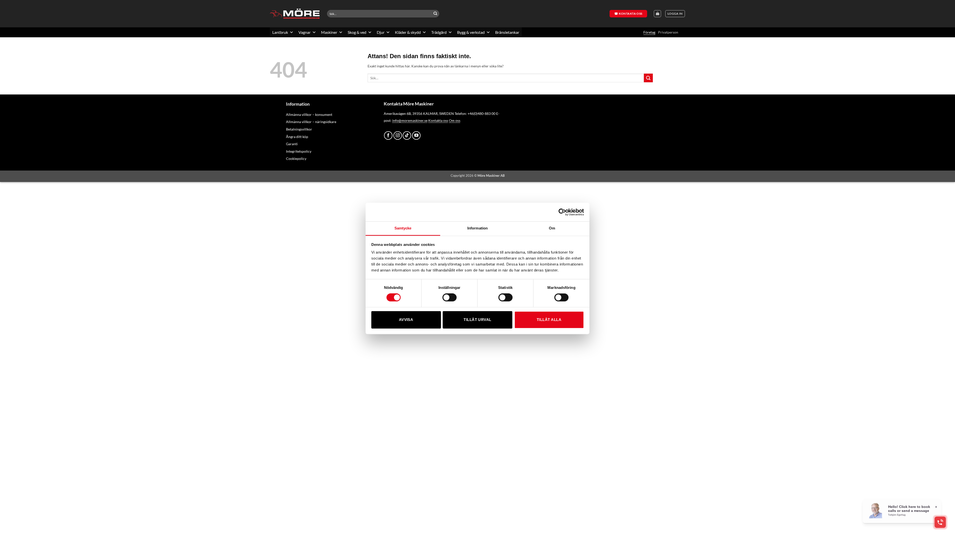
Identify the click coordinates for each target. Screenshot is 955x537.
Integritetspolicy (298, 151)
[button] (675, 13)
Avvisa (406, 319)
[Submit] (435, 14)
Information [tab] (477, 228)
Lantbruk (280, 32)
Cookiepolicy (296, 158)
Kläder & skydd (408, 32)
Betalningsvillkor (299, 129)
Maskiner (329, 32)
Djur (380, 32)
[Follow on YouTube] (416, 135)
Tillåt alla (549, 319)
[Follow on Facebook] (388, 135)
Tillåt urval (477, 319)
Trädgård (439, 32)
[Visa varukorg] (657, 13)
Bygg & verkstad (471, 32)
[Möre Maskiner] (295, 14)
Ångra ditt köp (297, 136)
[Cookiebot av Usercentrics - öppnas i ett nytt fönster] (562, 212)
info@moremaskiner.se (410, 120)
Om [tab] (552, 228)
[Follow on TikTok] (407, 135)
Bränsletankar (507, 32)
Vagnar (304, 32)
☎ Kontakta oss (628, 13)
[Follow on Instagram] (397, 135)
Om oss (454, 120)
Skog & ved (357, 32)
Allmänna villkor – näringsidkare (311, 122)
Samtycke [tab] (403, 228)
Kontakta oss (438, 120)
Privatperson (668, 32)
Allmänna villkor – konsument (309, 114)
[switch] (449, 298)
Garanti (292, 144)
